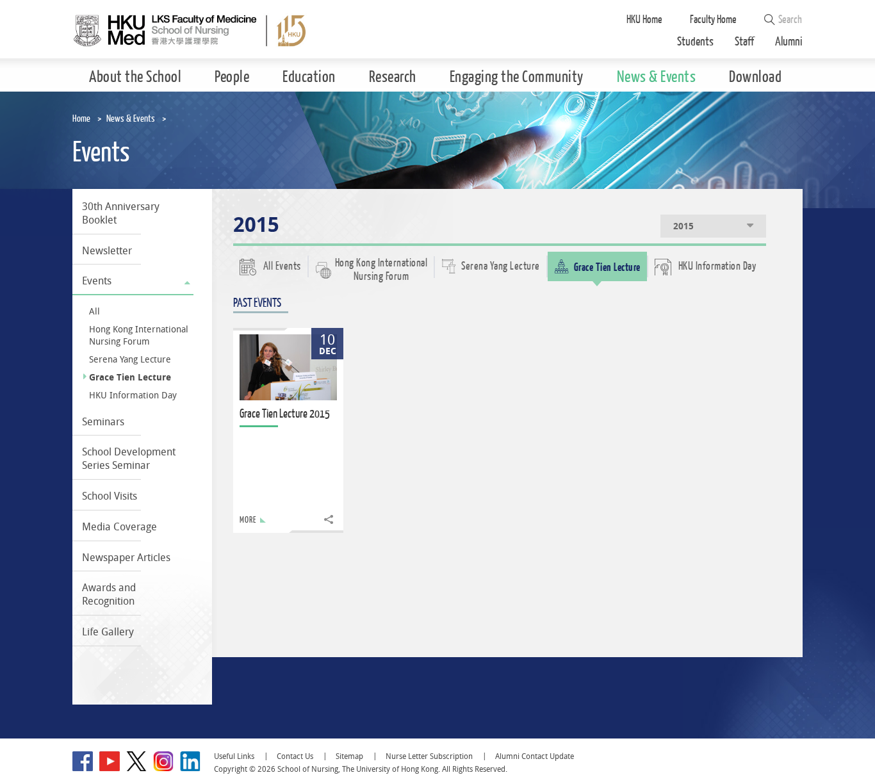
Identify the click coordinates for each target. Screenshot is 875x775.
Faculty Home (713, 19)
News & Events (130, 118)
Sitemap (349, 756)
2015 (683, 226)
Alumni (789, 42)
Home (81, 118)
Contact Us (295, 756)
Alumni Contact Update (534, 756)
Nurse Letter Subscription (429, 756)
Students (695, 42)
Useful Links (234, 756)
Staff (744, 42)
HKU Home (644, 19)
